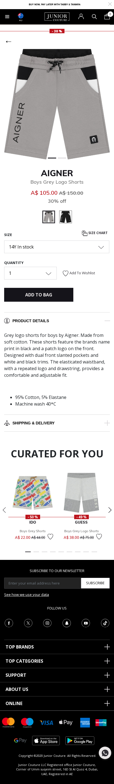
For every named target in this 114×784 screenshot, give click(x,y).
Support (16, 675)
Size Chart (97, 232)
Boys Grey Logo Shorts (81, 531)
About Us (17, 689)
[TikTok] (105, 622)
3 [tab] (44, 554)
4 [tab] (53, 554)
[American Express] (85, 722)
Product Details (30, 321)
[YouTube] (86, 622)
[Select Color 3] (65, 218)
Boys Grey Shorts (33, 531)
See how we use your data (26, 594)
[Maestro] (27, 722)
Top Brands (20, 647)
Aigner (57, 173)
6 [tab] (69, 554)
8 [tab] (86, 554)
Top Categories (24, 661)
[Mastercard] (8, 722)
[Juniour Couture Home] (57, 16)
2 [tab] (36, 554)
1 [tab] (28, 554)
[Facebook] (9, 622)
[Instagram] (47, 622)
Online (14, 703)
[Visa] (46, 722)
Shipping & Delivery (33, 423)
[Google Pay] (20, 740)
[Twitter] (28, 622)
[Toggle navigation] (7, 16)
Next (110, 510)
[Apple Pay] (66, 722)
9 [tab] (94, 554)
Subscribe (95, 582)
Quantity (14, 262)
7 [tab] (78, 554)
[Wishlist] (50, 536)
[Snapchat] (67, 622)
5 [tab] (61, 554)
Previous (4, 510)
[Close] (110, 3)
